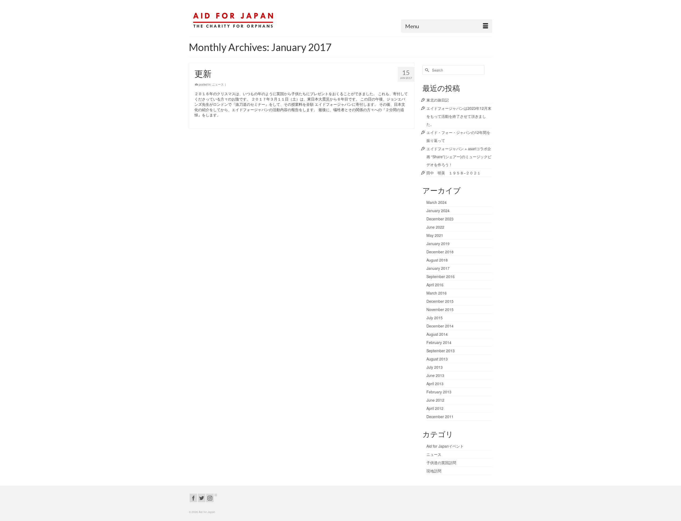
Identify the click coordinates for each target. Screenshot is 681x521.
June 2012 (435, 400)
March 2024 (436, 202)
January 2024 (438, 210)
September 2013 (440, 350)
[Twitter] (201, 498)
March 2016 (436, 293)
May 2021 (434, 235)
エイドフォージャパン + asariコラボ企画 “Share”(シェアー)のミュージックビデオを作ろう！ (458, 156)
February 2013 (438, 391)
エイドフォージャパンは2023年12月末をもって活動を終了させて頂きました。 (458, 116)
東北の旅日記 (437, 100)
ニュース (218, 84)
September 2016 (440, 276)
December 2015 (440, 301)
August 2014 (437, 334)
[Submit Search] (426, 70)
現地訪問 (433, 470)
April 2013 (434, 383)
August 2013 (437, 359)
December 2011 (440, 416)
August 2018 (437, 260)
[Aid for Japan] (237, 18)
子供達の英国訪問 (441, 462)
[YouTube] (215, 495)
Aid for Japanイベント (445, 446)
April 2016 (434, 284)
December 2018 (440, 251)
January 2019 (438, 243)
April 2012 (434, 408)
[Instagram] (210, 498)
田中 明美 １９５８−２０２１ (453, 172)
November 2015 (440, 309)
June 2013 (435, 375)
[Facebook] (193, 498)
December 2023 (440, 218)
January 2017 (438, 268)
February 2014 (438, 342)
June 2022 (435, 227)
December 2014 (440, 326)
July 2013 (434, 367)
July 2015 (434, 317)
